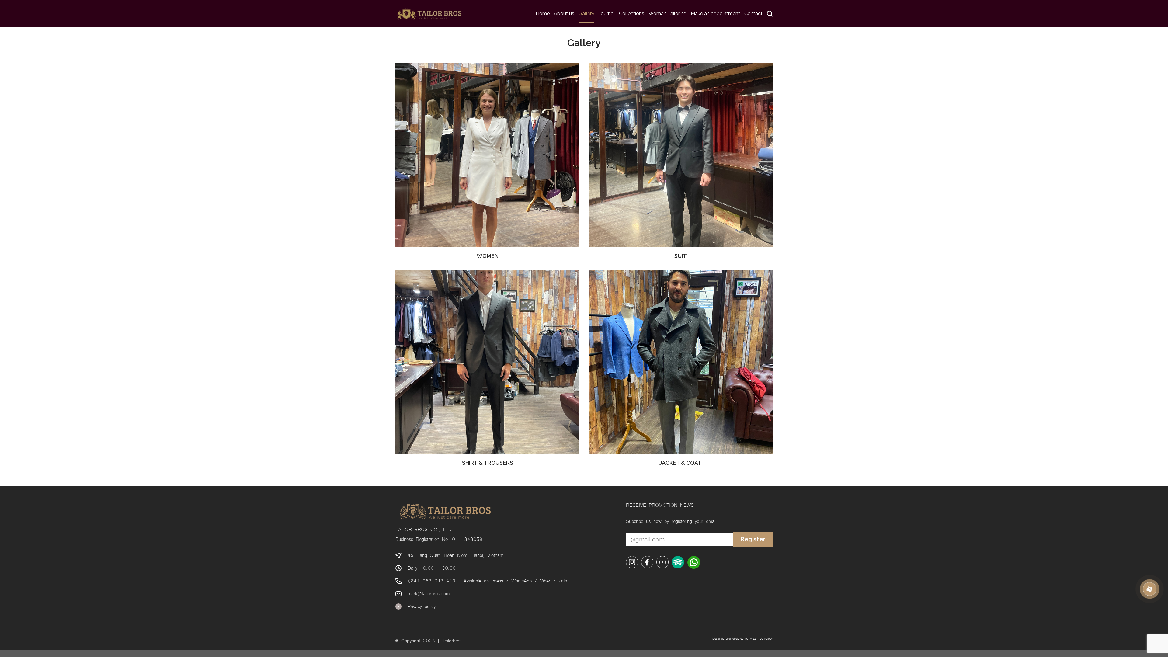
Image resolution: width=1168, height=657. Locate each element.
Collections (631, 13)
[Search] (770, 13)
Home (543, 13)
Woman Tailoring (667, 13)
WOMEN (488, 256)
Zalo (562, 580)
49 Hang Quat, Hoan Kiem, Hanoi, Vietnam (455, 555)
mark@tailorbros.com (429, 593)
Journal (607, 13)
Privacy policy (422, 606)
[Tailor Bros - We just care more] (429, 14)
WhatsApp (521, 580)
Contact (753, 13)
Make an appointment (715, 13)
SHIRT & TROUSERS (487, 463)
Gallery (586, 13)
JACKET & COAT (680, 463)
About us (564, 13)
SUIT (680, 256)
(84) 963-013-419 (431, 580)
